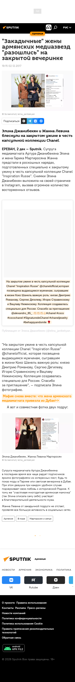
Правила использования (31, 602)
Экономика (43, 569)
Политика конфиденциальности (22, 618)
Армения (8, 518)
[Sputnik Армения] (11, 29)
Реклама (20, 608)
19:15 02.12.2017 (11, 66)
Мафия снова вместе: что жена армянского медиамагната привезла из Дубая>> (37, 398)
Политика (63, 569)
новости (8, 569)
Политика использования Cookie (22, 623)
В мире (21, 518)
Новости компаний (13, 613)
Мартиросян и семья (40, 518)
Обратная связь (11, 637)
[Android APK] (14, 648)
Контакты (8, 608)
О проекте (8, 602)
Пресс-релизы (36, 608)
